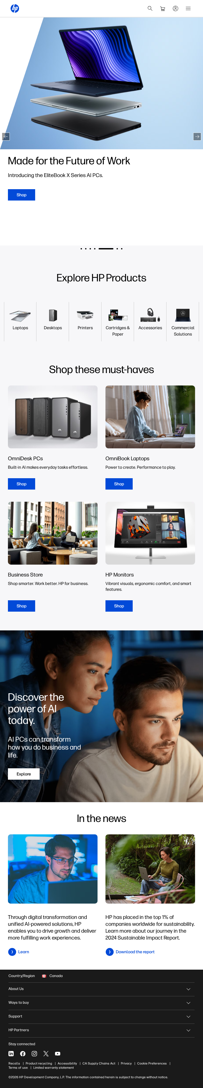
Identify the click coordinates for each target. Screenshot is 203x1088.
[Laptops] (20, 328)
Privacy (126, 1063)
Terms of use (18, 1068)
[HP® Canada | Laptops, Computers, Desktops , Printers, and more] (14, 8)
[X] (46, 1053)
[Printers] (85, 328)
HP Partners (18, 1030)
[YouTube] (57, 1053)
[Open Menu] (188, 8)
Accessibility (67, 1063)
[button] (6, 137)
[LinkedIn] (11, 1053)
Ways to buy (18, 1002)
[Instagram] (34, 1053)
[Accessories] (150, 328)
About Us (16, 989)
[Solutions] (182, 331)
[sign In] (175, 8)
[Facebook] (22, 1053)
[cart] (162, 8)
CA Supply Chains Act (98, 1063)
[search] (150, 8)
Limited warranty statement (53, 1068)
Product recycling (39, 1063)
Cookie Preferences (152, 1063)
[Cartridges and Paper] (117, 331)
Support (15, 1016)
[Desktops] (52, 328)
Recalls (14, 1063)
